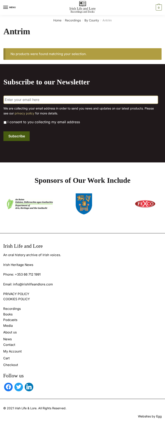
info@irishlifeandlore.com (33, 284)
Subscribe (16, 136)
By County (91, 20)
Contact (9, 345)
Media (8, 326)
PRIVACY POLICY (16, 294)
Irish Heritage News (18, 265)
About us (10, 332)
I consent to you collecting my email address (44, 122)
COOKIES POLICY (16, 299)
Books (8, 314)
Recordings (73, 20)
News (7, 339)
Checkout (10, 365)
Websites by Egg (150, 416)
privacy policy (24, 113)
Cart (6, 358)
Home (57, 20)
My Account (12, 351)
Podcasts (10, 320)
